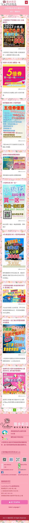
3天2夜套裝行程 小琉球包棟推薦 (14, 234)
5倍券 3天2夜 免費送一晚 (11, 62)
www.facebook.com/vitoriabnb (8, 474)
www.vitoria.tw (7, 464)
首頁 (11, 11)
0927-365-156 (8, 493)
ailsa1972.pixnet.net (23, 474)
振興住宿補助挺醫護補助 (11, 154)
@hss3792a (23, 464)
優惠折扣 (17, 11)
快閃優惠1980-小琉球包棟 (12, 103)
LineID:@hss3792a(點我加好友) (10, 486)
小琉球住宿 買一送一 (10, 183)
